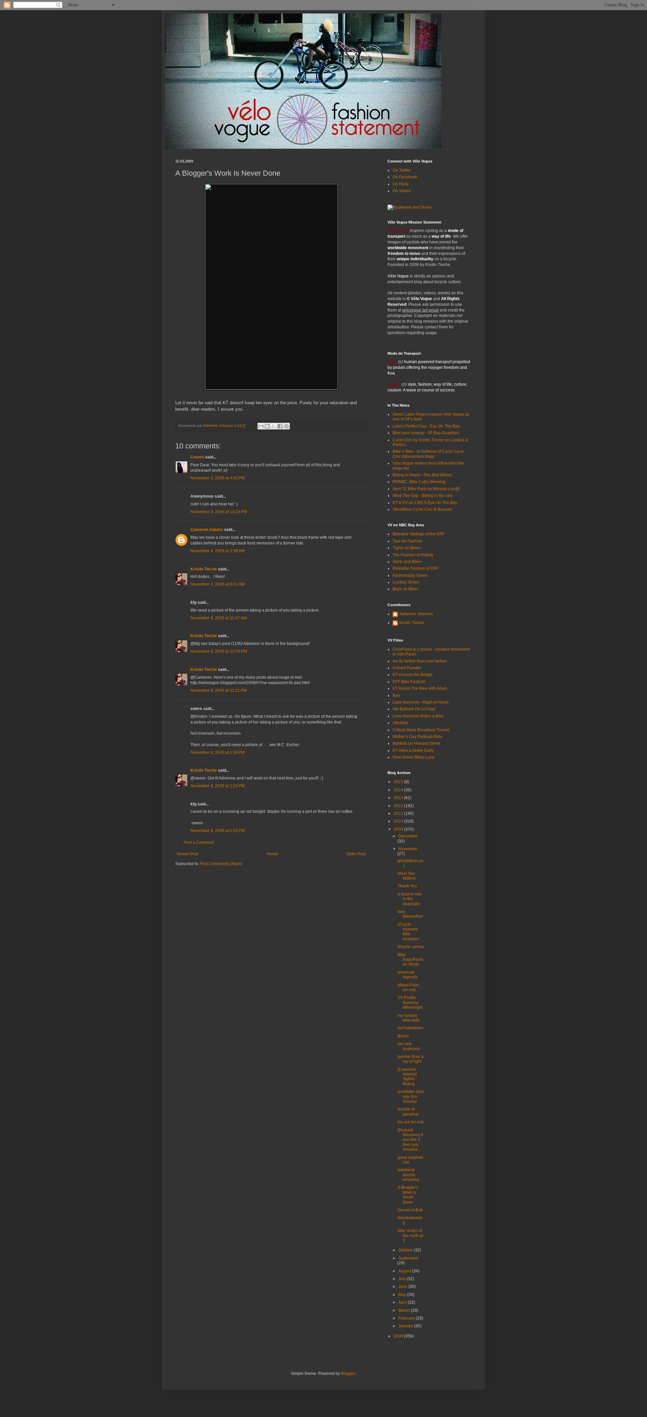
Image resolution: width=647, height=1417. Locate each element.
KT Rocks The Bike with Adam (420, 688)
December (408, 836)
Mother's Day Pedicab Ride (417, 736)
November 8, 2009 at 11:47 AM (218, 618)
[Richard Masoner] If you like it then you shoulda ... (410, 1140)
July (402, 1278)
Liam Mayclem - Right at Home (421, 702)
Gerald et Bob (410, 1210)
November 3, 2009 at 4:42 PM (217, 478)
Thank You (407, 886)
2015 (399, 781)
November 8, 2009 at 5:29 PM (217, 830)
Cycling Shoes (406, 582)
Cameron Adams (206, 529)
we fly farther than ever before (420, 661)
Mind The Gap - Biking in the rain (423, 495)
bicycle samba (411, 946)
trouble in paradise (408, 1111)
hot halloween (411, 1028)
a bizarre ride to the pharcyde (410, 899)
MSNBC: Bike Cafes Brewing (419, 481)
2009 (399, 829)
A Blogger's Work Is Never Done (408, 1194)
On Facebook (405, 177)
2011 (399, 813)
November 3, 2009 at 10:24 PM (218, 511)
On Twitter (402, 170)
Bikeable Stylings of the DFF (418, 534)
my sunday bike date (409, 1018)
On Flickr (401, 184)
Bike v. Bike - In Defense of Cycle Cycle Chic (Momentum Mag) (428, 454)
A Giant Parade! (407, 668)
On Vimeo (402, 190)
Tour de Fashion (407, 541)
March (404, 1310)
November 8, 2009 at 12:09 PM (218, 651)
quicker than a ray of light (411, 1059)
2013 (399, 797)
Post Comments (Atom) (221, 863)
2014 (399, 790)
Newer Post (187, 854)
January (406, 1326)
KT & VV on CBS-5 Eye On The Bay (425, 502)
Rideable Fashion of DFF (415, 568)
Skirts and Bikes (407, 561)
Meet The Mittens (407, 876)
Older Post (356, 854)
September (408, 1258)
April (403, 1302)
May (402, 1294)
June (403, 1286)
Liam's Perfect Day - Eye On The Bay (426, 426)
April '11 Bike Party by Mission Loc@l (426, 488)
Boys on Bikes (406, 589)
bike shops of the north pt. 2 (411, 1235)
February (407, 1318)
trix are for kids (411, 1122)
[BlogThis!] (267, 426)
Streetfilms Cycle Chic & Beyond (422, 509)
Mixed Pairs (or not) (408, 987)
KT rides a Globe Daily (413, 750)
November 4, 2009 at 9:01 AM (217, 584)
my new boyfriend (409, 1046)
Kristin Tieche (203, 569)
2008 (399, 1336)
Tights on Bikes (407, 547)
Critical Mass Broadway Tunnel (421, 730)
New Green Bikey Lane (414, 757)
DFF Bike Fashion (409, 681)
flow (396, 695)
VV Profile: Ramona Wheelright (410, 1002)
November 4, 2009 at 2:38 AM (217, 551)
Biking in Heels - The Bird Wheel (422, 475)
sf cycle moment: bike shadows (408, 931)
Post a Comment (199, 842)
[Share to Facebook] (280, 426)
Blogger (348, 1373)
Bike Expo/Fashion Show (410, 959)
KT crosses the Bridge (413, 674)
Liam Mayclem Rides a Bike (418, 716)
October (406, 1250)
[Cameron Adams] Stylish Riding (407, 1076)
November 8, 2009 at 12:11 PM (218, 690)
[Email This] (260, 426)
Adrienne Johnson (416, 614)
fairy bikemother (410, 914)
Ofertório (400, 722)
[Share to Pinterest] (286, 426)
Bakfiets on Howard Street (416, 743)
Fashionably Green (410, 575)
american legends (408, 974)
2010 (399, 821)
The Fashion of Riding (413, 555)
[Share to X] (273, 426)
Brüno (403, 1036)
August (405, 1271)
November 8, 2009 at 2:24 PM (217, 786)
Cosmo (197, 457)
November (408, 849)
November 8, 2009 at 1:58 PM (217, 752)
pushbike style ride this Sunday (411, 1096)
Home (272, 854)
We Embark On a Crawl (414, 709)
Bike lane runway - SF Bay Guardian (426, 433)
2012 (399, 805)
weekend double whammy (408, 1175)
